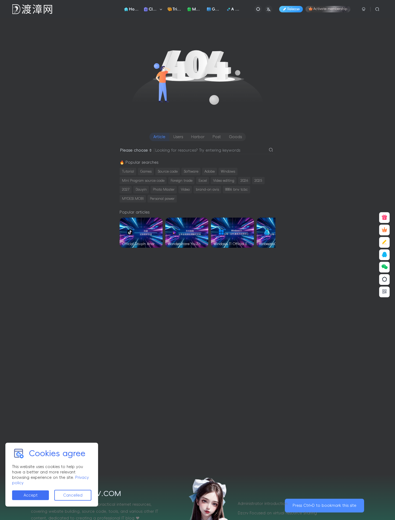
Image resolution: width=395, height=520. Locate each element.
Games (146, 171)
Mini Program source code (143, 180)
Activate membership (330, 9)
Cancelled (72, 495)
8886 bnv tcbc (236, 189)
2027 (126, 189)
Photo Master (164, 189)
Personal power (162, 198)
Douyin (141, 189)
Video (185, 189)
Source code (168, 171)
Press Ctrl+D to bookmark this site (324, 505)
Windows (228, 171)
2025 (258, 180)
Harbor (197, 137)
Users (178, 137)
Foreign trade (181, 180)
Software (191, 171)
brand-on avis (207, 189)
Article (159, 137)
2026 (244, 180)
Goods (235, 137)
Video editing (223, 180)
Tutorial (128, 171)
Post (217, 137)
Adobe (209, 171)
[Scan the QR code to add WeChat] (384, 267)
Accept (31, 495)
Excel (203, 180)
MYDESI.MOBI (133, 198)
